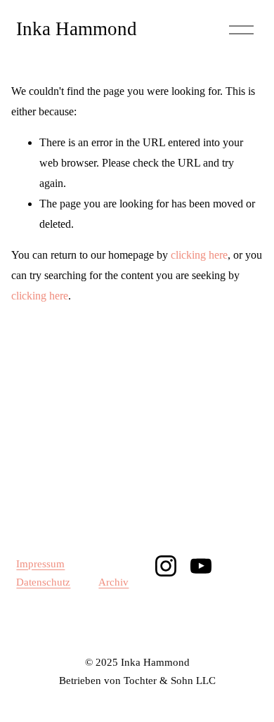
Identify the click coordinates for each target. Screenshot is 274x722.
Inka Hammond (76, 28)
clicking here (199, 255)
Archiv (113, 582)
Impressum (40, 563)
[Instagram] (166, 566)
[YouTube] (201, 566)
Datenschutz (43, 582)
